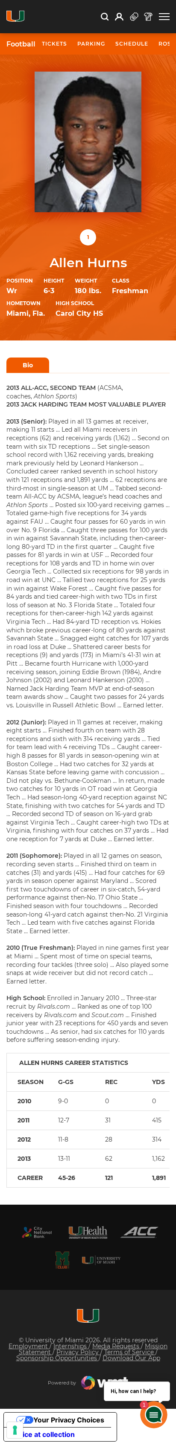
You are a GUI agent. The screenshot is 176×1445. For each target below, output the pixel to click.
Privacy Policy (78, 1352)
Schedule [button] (131, 43)
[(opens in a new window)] (37, 1232)
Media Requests (116, 1346)
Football (20, 44)
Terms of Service (129, 1352)
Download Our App (131, 1358)
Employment (29, 1346)
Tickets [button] (54, 43)
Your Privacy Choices (68, 1420)
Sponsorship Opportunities (57, 1358)
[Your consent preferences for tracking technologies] (15, 1430)
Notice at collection (43, 1434)
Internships (70, 1346)
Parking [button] (91, 43)
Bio (28, 365)
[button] (164, 16)
